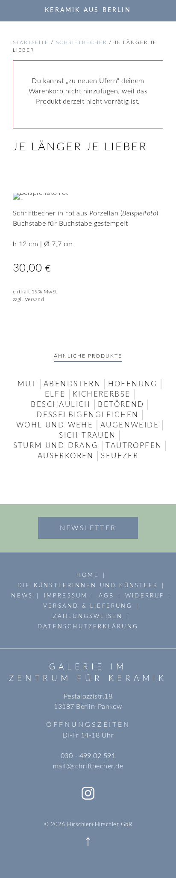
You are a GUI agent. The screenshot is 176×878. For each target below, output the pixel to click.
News (22, 595)
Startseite (31, 42)
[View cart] (160, 10)
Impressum (66, 595)
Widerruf (144, 595)
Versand (34, 299)
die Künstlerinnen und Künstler (88, 585)
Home (87, 575)
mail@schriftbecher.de (88, 766)
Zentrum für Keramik (88, 679)
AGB (106, 595)
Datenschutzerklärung (88, 626)
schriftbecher (81, 42)
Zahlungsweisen (88, 616)
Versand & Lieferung (87, 606)
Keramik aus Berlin (88, 10)
